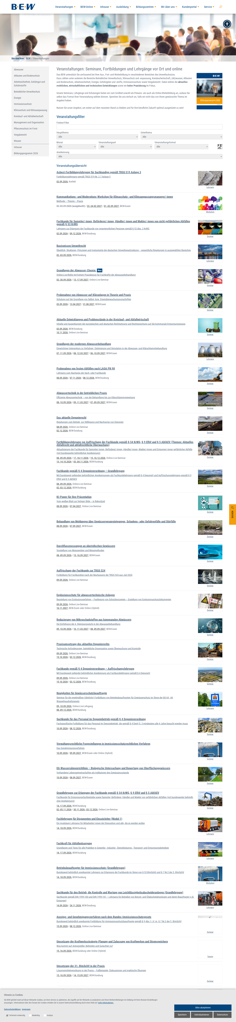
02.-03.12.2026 (64, 487)
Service (208, 6)
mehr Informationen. (106, 1003)
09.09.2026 (62, 579)
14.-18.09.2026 (64, 828)
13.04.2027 (75, 304)
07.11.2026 (75, 377)
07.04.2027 (75, 506)
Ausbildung (122, 6)
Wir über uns (168, 6)
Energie (17, 97)
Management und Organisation (29, 122)
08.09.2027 (75, 777)
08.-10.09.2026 (64, 402)
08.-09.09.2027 (97, 629)
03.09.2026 (62, 304)
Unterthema (146, 132)
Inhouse (104, 6)
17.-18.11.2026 (80, 458)
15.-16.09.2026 (64, 950)
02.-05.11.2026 (64, 809)
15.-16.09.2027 (80, 555)
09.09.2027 (75, 753)
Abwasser (18, 69)
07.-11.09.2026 (64, 353)
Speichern (182, 1014)
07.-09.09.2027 (97, 402)
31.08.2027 (88, 304)
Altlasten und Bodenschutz (27, 75)
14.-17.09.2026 (64, 805)
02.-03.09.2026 (71, 206)
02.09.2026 (62, 181)
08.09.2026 (62, 377)
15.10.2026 (62, 657)
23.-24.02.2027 (94, 206)
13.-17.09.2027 (80, 279)
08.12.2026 (88, 377)
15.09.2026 (62, 926)
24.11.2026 (75, 905)
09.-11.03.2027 (80, 402)
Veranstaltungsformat (165, 142)
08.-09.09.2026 (64, 458)
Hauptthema (63, 132)
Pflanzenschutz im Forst (25, 128)
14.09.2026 (62, 905)
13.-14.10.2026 (64, 461)
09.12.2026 (75, 233)
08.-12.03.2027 (80, 353)
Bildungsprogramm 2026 (26, 153)
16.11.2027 (62, 608)
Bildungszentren (145, 6)
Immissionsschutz (23, 104)
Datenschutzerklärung (12, 1009)
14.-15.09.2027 (80, 975)
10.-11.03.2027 (80, 629)
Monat (60, 142)
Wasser (17, 140)
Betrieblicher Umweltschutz (27, 91)
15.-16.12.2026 (97, 458)
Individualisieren (201, 1014)
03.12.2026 (75, 657)
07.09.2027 (75, 526)
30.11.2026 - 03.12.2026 (85, 809)
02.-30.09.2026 (64, 279)
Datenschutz (222, 1014)
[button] (227, 24)
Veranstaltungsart (107, 142)
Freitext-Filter (63, 122)
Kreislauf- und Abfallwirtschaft (28, 116)
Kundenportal (189, 6)
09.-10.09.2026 (64, 629)
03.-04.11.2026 (80, 461)
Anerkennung (63, 152)
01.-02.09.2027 (111, 206)
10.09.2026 (62, 728)
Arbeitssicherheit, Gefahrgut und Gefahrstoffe (29, 83)
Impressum (26, 1009)
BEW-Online (86, 6)
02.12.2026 (62, 430)
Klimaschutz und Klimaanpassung (30, 110)
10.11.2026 (62, 332)
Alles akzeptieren (203, 1007)
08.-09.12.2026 (64, 709)
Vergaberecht (20, 134)
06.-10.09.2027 (97, 353)
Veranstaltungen (64, 6)
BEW (28, 58)
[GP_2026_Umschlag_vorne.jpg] (209, 91)
